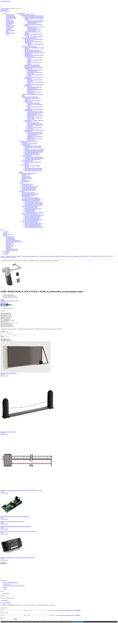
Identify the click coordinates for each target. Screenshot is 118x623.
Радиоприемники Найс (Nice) (31, 153)
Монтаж (5, 235)
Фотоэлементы (25, 164)
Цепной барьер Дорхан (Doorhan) (8, 431)
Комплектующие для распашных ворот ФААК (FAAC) (35, 134)
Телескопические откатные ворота (10, 21)
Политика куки (6, 584)
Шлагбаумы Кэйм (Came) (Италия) (30, 206)
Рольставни (8, 24)
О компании (6, 231)
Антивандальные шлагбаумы (10, 27)
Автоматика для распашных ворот (30, 96)
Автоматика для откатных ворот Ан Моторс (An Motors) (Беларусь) (33, 51)
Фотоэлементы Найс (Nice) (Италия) (33, 169)
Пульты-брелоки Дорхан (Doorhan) (30, 186)
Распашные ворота (10, 15)
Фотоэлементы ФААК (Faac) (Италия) (33, 170)
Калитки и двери (10, 25)
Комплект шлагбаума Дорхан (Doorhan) (34, 202)
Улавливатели (25, 181)
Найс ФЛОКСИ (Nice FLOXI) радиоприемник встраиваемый (15, 516)
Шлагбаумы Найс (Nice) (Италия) (29, 213)
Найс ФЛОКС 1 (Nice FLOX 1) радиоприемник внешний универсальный (18, 557)
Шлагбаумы (22, 191)
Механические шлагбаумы (28, 195)
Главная (2, 256)
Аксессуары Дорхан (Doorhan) (32, 201)
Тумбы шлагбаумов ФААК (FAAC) (33, 225)
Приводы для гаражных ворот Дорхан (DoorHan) (34, 22)
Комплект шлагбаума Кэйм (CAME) (33, 208)
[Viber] (9, 305)
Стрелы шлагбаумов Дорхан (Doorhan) (34, 203)
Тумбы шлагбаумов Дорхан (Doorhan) (33, 205)
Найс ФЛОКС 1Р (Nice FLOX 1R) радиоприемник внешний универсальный (18, 531)
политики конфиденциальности (67, 610)
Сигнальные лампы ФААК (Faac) (32, 159)
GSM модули (25, 142)
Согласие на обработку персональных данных (14, 585)
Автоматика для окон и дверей (29, 37)
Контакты (5, 253)
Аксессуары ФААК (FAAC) (31, 222)
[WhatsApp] (11, 305)
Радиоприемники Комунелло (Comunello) (34, 149)
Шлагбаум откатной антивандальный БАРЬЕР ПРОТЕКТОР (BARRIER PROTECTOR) (21, 490)
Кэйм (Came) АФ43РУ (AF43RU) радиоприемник (12, 521)
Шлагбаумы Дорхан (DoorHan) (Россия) (31, 200)
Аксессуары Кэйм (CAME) (31, 207)
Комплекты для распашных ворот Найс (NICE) (77, 256)
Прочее (23, 179)
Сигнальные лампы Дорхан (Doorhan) (33, 157)
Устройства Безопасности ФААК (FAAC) (34, 227)
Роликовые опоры (26, 180)
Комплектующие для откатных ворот (28, 173)
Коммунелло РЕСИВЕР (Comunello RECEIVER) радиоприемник (16, 526)
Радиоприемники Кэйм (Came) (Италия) (34, 150)
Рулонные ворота (10, 23)
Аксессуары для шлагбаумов (31, 197)
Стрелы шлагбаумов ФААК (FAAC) (33, 224)
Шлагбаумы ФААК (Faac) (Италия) (30, 221)
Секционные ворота (10, 17)
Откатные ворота (10, 14)
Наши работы (6, 251)
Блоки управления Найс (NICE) (34, 123)
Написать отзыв (4, 303)
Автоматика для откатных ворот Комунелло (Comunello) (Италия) (32, 65)
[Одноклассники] (3, 305)
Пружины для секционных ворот (29, 143)
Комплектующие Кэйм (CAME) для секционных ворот (35, 27)
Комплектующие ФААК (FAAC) (35, 36)
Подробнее (80, 621)
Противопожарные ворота (12, 250)
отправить (78, 610)
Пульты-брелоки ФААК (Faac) (29, 190)
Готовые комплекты (26, 174)
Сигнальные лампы (26, 155)
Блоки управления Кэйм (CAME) (35, 111)
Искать (15, 619)
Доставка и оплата (7, 234)
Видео (7, 252)
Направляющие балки (27, 178)
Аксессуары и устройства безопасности (28, 141)
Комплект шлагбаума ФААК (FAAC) (33, 223)
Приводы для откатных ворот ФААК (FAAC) (34, 92)
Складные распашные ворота (13, 240)
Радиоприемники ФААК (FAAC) (32, 154)
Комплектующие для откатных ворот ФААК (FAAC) (34, 87)
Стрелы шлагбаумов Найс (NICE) (32, 217)
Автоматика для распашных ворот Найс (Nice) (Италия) (52, 256)
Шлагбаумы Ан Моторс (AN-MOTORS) (31, 198)
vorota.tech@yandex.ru (6, 1)
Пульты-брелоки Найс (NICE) (29, 189)
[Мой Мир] (5, 305)
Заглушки (24, 175)
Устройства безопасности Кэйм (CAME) (34, 212)
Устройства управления (27, 160)
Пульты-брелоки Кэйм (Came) (29, 187)
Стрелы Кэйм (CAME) (30, 209)
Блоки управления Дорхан (33, 103)
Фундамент (8, 29)
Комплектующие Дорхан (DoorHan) (35, 20)
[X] (7, 305)
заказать (78, 615)
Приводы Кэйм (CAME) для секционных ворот (34, 30)
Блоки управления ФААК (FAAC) (35, 132)
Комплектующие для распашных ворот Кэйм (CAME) (35, 113)
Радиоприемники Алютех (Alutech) (33, 146)
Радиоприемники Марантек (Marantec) (34, 152)
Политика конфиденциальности (10, 582)
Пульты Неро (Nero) (26, 185)
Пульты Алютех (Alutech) (28, 184)
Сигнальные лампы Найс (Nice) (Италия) (34, 158)
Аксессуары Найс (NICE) (33, 122)
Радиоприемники (26, 144)
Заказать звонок (4, 9)
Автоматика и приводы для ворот (27, 14)
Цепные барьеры (26, 196)
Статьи (5, 588)
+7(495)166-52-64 (5, 8)
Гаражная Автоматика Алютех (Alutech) (34, 17)
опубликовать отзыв (5, 339)
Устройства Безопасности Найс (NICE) (34, 219)
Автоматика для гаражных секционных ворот (32, 15)
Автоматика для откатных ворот (29, 46)
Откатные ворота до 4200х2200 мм (9, 373)
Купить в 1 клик (14, 300)
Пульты (21, 182)
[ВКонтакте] (1, 305)
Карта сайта (6, 593)
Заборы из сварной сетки (12, 249)
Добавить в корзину (5, 300)
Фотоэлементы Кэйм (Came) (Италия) (33, 168)
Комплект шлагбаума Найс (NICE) (33, 216)
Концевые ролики (26, 176)
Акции (20, 171)
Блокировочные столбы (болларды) (30, 194)
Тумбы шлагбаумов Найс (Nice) (32, 218)
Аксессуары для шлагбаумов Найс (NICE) (34, 214)
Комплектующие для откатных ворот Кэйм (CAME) (34, 70)
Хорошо (75, 621)
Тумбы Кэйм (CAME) (30, 211)
